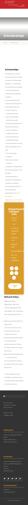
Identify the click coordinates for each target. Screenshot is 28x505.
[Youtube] (16, 273)
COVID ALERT (21, 6)
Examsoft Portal (8, 471)
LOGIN (22, 5)
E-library (6, 468)
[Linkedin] (14, 278)
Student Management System (12, 461)
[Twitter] (12, 273)
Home (5, 42)
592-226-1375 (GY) (10, 1)
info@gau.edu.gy (8, 415)
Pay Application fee (9, 439)
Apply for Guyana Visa (10, 442)
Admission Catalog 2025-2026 (13, 435)
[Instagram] (16, 268)
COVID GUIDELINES (13, 5)
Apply (5, 437)
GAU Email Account (9, 492)
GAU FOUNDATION (9, 3)
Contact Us (7, 489)
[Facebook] (12, 268)
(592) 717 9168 (8, 413)
